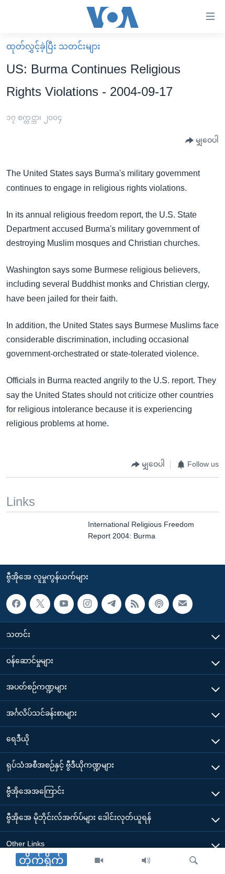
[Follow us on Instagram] (87, 604)
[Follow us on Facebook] (16, 604)
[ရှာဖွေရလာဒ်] (193, 861)
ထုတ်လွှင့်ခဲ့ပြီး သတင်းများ (53, 46)
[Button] (202, 140)
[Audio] (146, 861)
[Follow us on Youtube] (64, 604)
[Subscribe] (183, 604)
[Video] (99, 861)
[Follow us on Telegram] (111, 604)
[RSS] (135, 604)
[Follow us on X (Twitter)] (40, 604)
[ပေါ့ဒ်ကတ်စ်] (158, 604)
